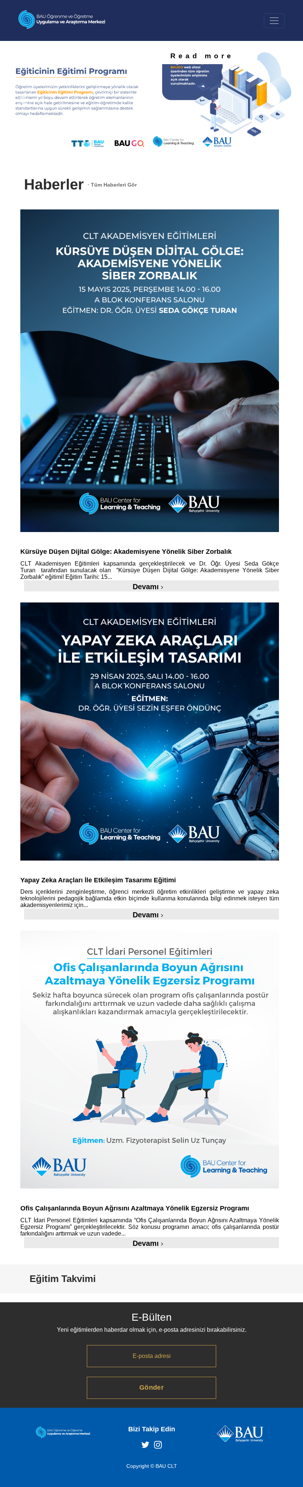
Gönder (151, 1387)
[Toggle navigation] (274, 20)
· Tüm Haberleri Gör (112, 185)
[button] (22, 99)
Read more (202, 56)
